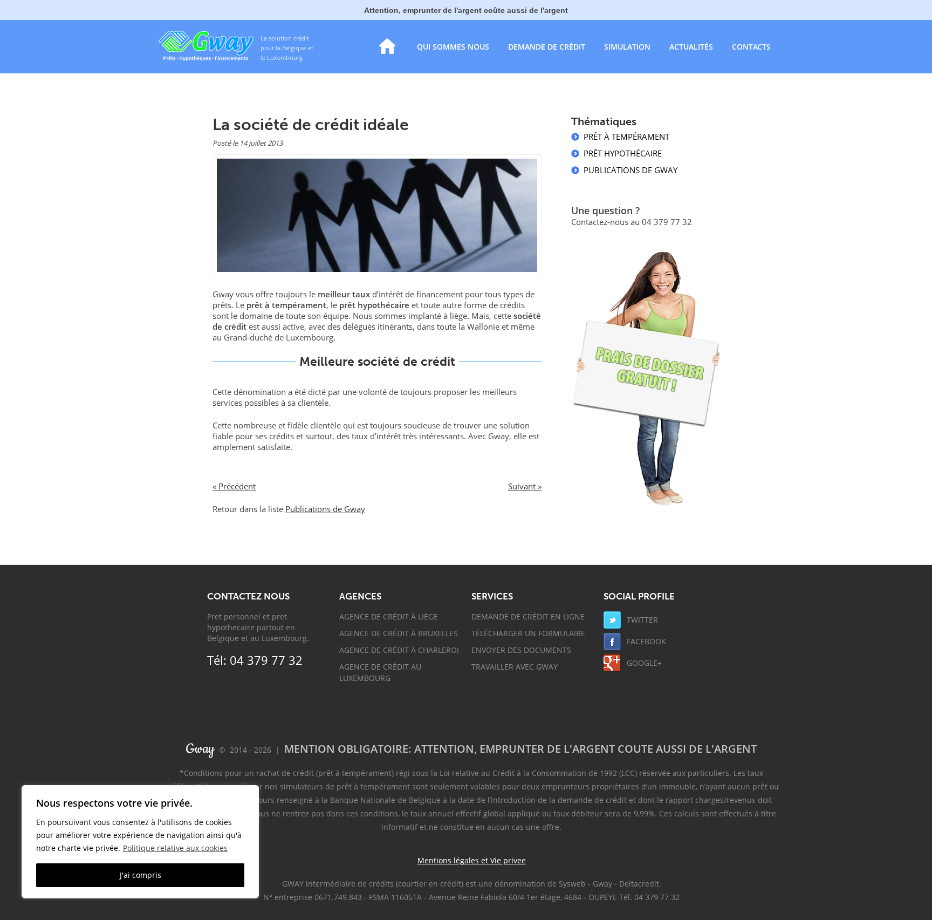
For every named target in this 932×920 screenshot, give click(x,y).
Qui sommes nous (453, 47)
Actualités (691, 47)
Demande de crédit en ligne (528, 616)
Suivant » (525, 486)
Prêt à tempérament (626, 136)
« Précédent (234, 486)
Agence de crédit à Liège (388, 616)
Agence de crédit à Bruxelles (398, 633)
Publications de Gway (325, 508)
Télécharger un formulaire (528, 633)
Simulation (627, 47)
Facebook (645, 641)
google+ (643, 663)
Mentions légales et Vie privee (471, 860)
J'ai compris (140, 875)
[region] (140, 841)
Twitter (641, 620)
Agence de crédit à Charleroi (399, 650)
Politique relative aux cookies (175, 848)
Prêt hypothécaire (623, 153)
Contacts (751, 47)
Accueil (387, 46)
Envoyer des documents (521, 650)
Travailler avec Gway (514, 667)
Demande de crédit (546, 47)
